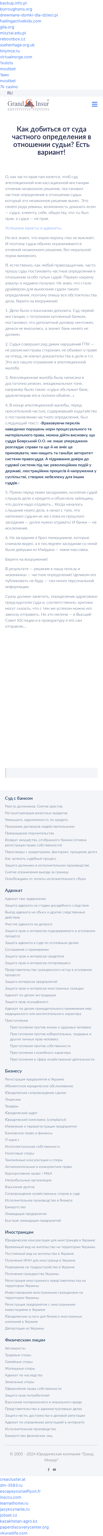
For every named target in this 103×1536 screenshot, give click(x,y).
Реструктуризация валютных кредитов (36, 813)
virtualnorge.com (16, 56)
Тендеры (11, 1106)
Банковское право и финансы (28, 1133)
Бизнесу (13, 1071)
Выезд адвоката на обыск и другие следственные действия (45, 915)
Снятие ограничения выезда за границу (36, 872)
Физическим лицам (25, 1340)
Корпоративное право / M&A (28, 1173)
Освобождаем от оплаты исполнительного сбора (45, 879)
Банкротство (15, 1207)
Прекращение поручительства (29, 833)
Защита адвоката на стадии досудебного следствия (47, 905)
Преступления (16, 1020)
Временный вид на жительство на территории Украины (50, 1247)
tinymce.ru (10, 50)
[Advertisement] (51, 692)
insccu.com (10, 1497)
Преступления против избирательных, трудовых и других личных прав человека (50, 1036)
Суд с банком (19, 798)
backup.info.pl (13, 2)
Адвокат (13, 890)
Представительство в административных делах (43, 1409)
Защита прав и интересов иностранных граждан (44, 988)
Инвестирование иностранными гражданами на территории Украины (44, 1295)
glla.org (7, 26)
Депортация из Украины (24, 1328)
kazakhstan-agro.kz (19, 1521)
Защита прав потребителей (27, 1395)
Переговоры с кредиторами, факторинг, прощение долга (51, 852)
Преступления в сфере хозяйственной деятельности (52, 1059)
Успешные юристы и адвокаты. (33, 228)
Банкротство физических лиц (28, 1436)
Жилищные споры (20, 1368)
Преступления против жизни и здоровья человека (50, 1027)
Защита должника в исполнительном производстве (47, 865)
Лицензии (13, 1099)
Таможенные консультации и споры (34, 1160)
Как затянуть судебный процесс (30, 859)
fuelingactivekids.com (20, 20)
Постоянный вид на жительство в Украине (39, 1254)
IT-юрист (12, 1140)
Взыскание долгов (19, 1187)
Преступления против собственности (40, 1046)
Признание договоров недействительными (39, 826)
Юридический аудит (21, 1113)
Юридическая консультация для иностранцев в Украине (50, 1240)
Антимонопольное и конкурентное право (38, 1167)
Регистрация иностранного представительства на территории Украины (45, 1283)
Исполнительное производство (30, 1429)
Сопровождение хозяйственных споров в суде (42, 1194)
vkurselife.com (14, 1533)
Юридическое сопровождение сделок (35, 1093)
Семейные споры (19, 1362)
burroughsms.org (16, 8)
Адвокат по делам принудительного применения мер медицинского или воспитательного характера (48, 1011)
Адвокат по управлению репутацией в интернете (44, 1422)
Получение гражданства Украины (32, 1274)
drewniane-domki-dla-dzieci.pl (29, 14)
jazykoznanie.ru (15, 1509)
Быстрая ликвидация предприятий (33, 1220)
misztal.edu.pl (13, 32)
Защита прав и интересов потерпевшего (37, 963)
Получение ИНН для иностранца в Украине (40, 1260)
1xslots (6, 62)
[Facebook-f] (48, 1469)
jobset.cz (8, 1515)
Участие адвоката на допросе (28, 924)
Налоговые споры (19, 1153)
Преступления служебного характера (40, 1053)
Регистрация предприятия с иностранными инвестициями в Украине (40, 1307)
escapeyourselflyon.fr (20, 1491)
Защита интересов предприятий (31, 982)
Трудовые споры (18, 1355)
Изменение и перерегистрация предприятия (41, 1126)
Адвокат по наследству (23, 1375)
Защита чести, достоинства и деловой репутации (45, 1415)
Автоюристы (15, 1348)
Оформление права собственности (33, 1389)
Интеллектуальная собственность (32, 1146)
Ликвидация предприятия (25, 1214)
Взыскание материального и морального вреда (43, 1402)
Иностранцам (19, 1232)
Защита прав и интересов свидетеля (34, 956)
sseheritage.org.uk (17, 44)
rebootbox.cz (13, 38)
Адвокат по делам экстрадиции (30, 995)
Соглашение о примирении (27, 949)
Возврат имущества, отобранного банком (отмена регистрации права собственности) (45, 842)
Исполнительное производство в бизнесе (38, 1200)
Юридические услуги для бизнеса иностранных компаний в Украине (43, 1319)
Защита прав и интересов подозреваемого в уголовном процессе (50, 933)
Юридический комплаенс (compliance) (35, 1120)
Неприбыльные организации (28, 1180)
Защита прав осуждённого (26, 1002)
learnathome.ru (14, 1503)
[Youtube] (54, 1469)
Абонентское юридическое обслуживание (39, 1086)
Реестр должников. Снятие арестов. (34, 806)
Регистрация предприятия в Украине (34, 1079)
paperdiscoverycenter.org (24, 1527)
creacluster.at (13, 1479)
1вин (4, 74)
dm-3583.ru (11, 1485)
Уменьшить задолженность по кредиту (36, 820)
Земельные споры (19, 1382)
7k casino (9, 86)
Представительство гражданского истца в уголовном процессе (48, 972)
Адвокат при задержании (25, 899)
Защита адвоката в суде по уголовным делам (41, 943)
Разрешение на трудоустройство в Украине (39, 1267)
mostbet (8, 68)
